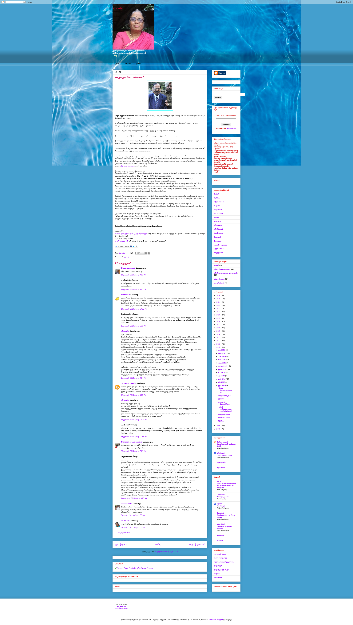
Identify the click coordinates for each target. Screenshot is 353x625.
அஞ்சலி (216, 194)
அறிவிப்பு (217, 198)
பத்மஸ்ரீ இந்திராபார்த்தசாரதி (225, 390)
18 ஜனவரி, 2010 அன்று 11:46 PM (134, 437)
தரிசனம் (221, 399)
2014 (218, 334)
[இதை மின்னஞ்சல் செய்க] (136, 253)
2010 (218, 347)
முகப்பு (117, 63)
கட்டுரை (217, 206)
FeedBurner (231, 129)
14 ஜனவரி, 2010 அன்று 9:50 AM (133, 275)
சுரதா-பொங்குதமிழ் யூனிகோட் (224, 562)
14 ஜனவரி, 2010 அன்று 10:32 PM (134, 309)
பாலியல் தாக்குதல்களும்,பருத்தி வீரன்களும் (131, 234)
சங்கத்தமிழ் (221, 453)
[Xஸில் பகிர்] (142, 253)
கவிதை (216, 217)
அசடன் (216, 265)
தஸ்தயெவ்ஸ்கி (219, 283)
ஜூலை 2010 (223, 366)
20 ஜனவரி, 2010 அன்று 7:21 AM (133, 451)
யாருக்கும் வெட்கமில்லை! (224, 403)
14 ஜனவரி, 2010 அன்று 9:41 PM (133, 289)
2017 (218, 325)
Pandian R (125, 295)
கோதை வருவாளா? (223, 497)
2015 (218, 331)
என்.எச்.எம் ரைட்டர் (220, 554)
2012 (218, 341)
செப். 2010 (222, 360)
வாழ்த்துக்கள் (218, 253)
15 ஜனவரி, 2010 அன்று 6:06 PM (133, 395)
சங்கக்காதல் (218, 225)
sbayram (212, 620)
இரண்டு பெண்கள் (128, 166)
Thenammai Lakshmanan (132, 442)
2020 (218, 315)
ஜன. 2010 (222, 386)
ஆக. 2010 (222, 363)
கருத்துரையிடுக (124, 532)
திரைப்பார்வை (218, 233)
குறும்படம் (217, 221)
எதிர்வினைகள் (219, 202)
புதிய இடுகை (121, 544)
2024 (218, 302)
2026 (218, 296)
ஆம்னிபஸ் (220, 513)
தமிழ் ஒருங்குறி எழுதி (221, 570)
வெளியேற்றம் (221, 506)
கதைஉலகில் (218, 209)
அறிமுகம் (128, 63)
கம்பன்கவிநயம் (219, 213)
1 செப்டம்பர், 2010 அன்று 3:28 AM (134, 498)
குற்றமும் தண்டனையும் (222, 269)
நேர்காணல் (217, 241)
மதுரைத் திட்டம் (222, 462)
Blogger (220, 620)
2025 (218, 299)
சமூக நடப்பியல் (129, 257)
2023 (218, 305)
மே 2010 (221, 373)
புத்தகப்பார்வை (219, 249)
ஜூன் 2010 (222, 369)
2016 (218, 328)
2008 (218, 429)
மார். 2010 (222, 379)
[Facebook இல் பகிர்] (145, 253)
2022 (218, 308)
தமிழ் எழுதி (218, 566)
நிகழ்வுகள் (217, 237)
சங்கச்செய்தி (218, 229)
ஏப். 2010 (221, 376)
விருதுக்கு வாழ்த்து (224, 395)
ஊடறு (219, 481)
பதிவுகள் (220, 541)
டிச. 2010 (221, 350)
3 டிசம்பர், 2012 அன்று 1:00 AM (133, 515)
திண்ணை (220, 535)
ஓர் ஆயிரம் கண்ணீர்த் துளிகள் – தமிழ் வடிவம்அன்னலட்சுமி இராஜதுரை (226, 485)
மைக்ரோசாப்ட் (218, 577)
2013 (218, 338)
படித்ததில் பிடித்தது (220, 245)
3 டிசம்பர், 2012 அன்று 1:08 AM (133, 527)
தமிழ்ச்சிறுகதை (219, 279)
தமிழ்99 (217, 574)
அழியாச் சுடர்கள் (222, 442)
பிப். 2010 (221, 382)
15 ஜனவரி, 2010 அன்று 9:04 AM (133, 378)
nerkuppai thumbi (129, 383)
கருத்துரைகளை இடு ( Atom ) (166, 552)
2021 (218, 312)
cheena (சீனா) (127, 504)
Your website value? (121, 608)
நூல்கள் (138, 63)
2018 (218, 321)
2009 (218, 426)
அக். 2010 (222, 356)
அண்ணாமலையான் (128, 268)
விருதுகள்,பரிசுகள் (224, 414)
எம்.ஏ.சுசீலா (118, 8)
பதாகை (219, 504)
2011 (218, 344)
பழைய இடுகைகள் (196, 544)
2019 (218, 318)
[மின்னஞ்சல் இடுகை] (131, 253)
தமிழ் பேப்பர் (221, 524)
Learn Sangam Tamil (224, 455)
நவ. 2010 (222, 353)
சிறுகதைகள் (221, 467)
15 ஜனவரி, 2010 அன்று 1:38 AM (133, 326)
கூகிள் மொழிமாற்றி (220, 558)
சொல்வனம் (221, 495)
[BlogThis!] (139, 253)
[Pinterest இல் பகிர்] (149, 253)
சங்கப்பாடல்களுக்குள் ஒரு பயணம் (225, 273)
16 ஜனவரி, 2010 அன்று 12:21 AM (134, 420)
